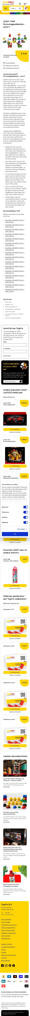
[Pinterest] (10, 966)
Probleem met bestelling (8, 933)
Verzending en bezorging (9, 925)
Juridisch (4, 958)
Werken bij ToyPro (6, 944)
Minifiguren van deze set (12, 65)
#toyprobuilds (5, 960)
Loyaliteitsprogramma (8, 947)
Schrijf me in (7, 356)
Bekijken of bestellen (15, 432)
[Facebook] (2, 966)
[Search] (20, 8)
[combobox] (16, 8)
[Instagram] (6, 966)
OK (15, 534)
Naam (5, 342)
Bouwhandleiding (10, 63)
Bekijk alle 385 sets (9, 397)
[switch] (25, 512)
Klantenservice (5, 938)
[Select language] (25, 4)
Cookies (3, 952)
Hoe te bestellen (6, 919)
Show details (21, 529)
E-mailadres (6, 348)
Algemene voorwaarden (8, 955)
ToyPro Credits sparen (8, 930)
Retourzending (5, 936)
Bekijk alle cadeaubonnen (11, 603)
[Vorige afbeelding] (5, 419)
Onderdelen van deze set (12, 68)
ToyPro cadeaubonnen (8, 927)
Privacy (3, 949)
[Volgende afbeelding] (25, 419)
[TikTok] (13, 966)
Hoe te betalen (5, 922)
